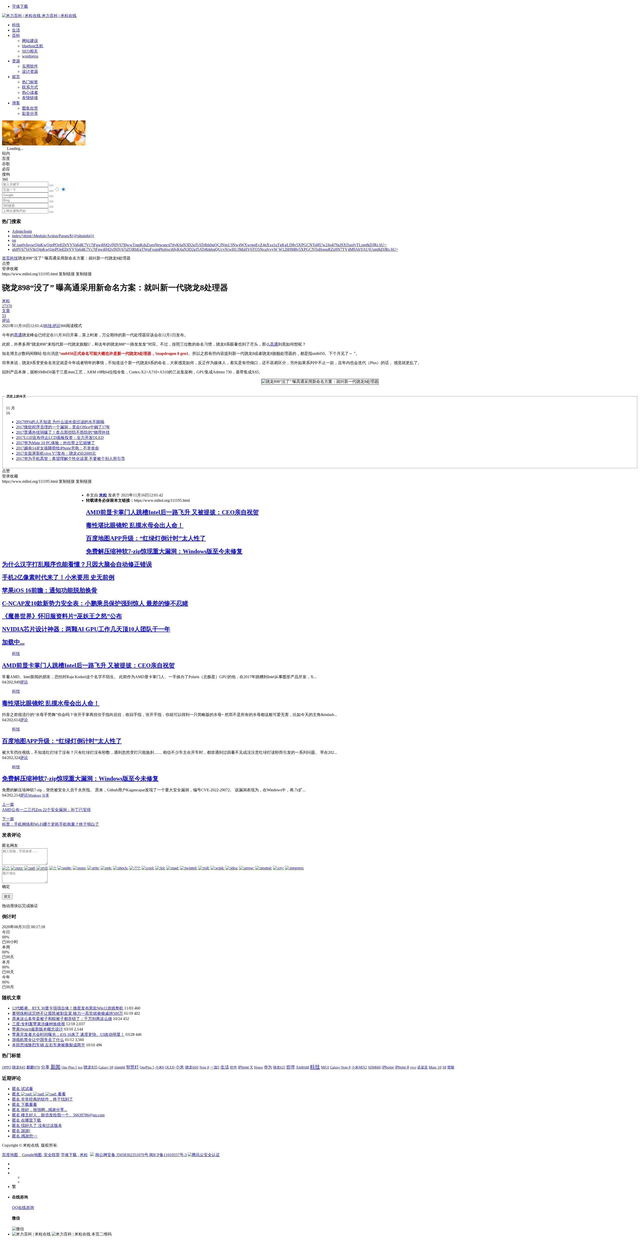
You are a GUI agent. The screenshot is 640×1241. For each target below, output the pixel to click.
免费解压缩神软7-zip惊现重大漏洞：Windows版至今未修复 (164, 551)
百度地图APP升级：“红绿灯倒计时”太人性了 (146, 538)
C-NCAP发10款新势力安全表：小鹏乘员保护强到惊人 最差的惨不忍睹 (95, 603)
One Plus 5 (69, 1067)
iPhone (388, 1067)
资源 (16, 61)
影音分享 (30, 113)
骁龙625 (279, 1067)
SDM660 (374, 1067)
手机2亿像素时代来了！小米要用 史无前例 (58, 577)
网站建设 (30, 41)
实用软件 (30, 66)
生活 (16, 30)
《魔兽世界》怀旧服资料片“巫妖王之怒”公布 (62, 616)
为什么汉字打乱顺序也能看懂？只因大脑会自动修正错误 (77, 564)
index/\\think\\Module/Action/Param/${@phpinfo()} (53, 236)
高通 (18, 335)
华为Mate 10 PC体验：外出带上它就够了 (55, 443)
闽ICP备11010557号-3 (168, 1155)
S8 (444, 1067)
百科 (16, 35)
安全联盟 (52, 1155)
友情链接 (30, 98)
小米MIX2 (359, 1067)
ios (80, 1067)
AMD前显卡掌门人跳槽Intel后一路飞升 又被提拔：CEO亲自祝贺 (172, 512)
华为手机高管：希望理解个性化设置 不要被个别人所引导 (70, 458)
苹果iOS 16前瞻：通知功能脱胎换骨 (49, 590)
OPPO (6, 1067)
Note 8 (204, 1067)
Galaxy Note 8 (340, 1067)
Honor (258, 1067)
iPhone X (245, 1067)
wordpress (30, 56)
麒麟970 (33, 1067)
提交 (7, 896)
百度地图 (10, 1155)
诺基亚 (422, 1067)
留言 (16, 77)
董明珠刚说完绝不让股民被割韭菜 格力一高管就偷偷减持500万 (67, 1013)
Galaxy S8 (105, 1067)
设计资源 (30, 71)
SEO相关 (30, 51)
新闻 (55, 1067)
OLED (169, 1067)
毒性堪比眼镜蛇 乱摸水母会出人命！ (135, 525)
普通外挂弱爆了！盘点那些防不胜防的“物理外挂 (63, 432)
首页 (6, 258)
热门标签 (30, 82)
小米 (180, 1067)
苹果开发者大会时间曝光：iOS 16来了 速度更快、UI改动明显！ (68, 1034)
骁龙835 (91, 1067)
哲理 (290, 1067)
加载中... (13, 642)
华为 (268, 1067)
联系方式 (30, 87)
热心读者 (30, 92)
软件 (233, 1067)
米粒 (103, 495)
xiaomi (119, 1067)
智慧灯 (132, 1067)
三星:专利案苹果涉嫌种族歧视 (38, 1024)
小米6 (159, 1067)
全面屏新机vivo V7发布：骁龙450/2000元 (56, 453)
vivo (413, 1067)
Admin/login (22, 231)
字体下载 (20, 6)
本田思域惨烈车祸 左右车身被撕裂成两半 (48, 1045)
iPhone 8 (402, 1067)
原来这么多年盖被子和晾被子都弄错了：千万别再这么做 (62, 1019)
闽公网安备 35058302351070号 (122, 1155)
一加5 (215, 1067)
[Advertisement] (44, 519)
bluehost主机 (32, 46)
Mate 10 (435, 1067)
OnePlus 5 (147, 1067)
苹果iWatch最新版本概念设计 (37, 1029)
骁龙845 (19, 1067)
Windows (34, 795)
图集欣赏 (30, 108)
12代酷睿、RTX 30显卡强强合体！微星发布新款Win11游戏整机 (67, 1008)
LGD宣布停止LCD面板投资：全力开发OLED (60, 437)
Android (302, 1067)
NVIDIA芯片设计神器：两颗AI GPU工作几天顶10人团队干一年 (86, 629)
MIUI (325, 1067)
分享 (45, 795)
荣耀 (450, 1067)
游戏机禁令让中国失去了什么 (38, 1040)
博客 (16, 103)
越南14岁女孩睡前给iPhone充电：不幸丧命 (57, 448)
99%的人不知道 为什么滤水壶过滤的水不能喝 (60, 422)
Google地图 (32, 1155)
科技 (16, 25)
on (14, 240)
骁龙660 (191, 1067)
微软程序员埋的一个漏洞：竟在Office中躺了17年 (63, 427)
